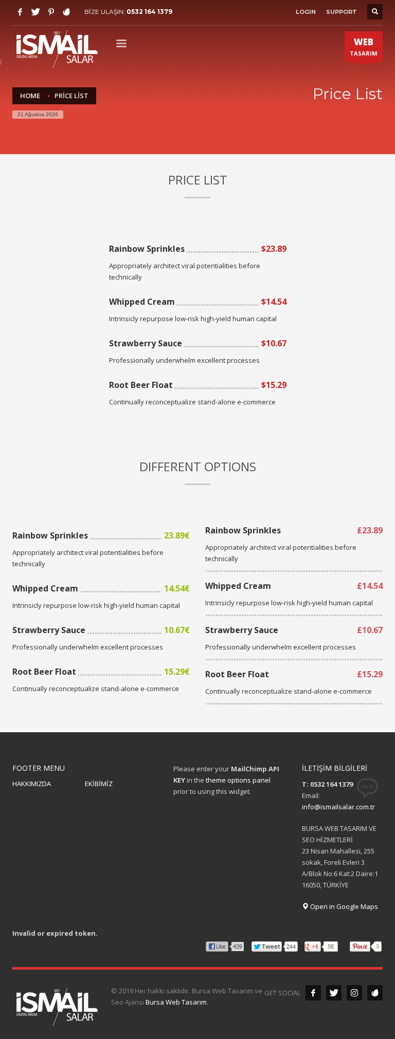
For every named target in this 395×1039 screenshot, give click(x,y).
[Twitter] (35, 12)
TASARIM (364, 46)
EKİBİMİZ (99, 783)
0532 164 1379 (149, 11)
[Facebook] (20, 12)
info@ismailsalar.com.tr (338, 806)
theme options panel (238, 780)
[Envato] (66, 12)
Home (30, 95)
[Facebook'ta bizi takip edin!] (313, 992)
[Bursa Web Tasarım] (375, 992)
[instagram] (354, 992)
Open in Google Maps (343, 906)
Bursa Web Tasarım (176, 1002)
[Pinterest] (51, 12)
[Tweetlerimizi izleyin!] (334, 992)
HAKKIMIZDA (31, 783)
